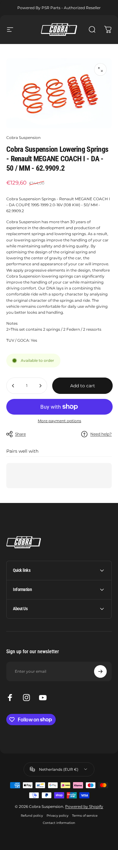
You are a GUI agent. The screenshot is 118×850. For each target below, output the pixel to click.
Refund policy (32, 815)
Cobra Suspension (23, 137)
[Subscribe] (100, 671)
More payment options (59, 420)
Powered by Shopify (84, 806)
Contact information (59, 823)
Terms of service (85, 815)
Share (20, 434)
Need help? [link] (101, 434)
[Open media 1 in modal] (100, 69)
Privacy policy (57, 815)
